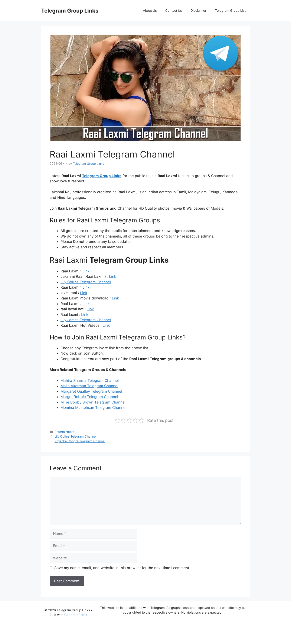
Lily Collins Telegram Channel (86, 282)
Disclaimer (198, 11)
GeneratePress (75, 615)
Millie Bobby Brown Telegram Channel (93, 402)
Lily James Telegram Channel (86, 320)
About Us (150, 11)
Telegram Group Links (69, 10)
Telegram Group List (230, 11)
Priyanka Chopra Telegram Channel (80, 441)
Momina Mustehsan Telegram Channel (93, 407)
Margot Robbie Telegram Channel (89, 397)
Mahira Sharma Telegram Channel (90, 380)
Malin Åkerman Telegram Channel (89, 386)
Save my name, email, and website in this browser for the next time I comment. (122, 568)
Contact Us (173, 11)
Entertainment (64, 432)
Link (85, 271)
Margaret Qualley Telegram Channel (91, 391)
